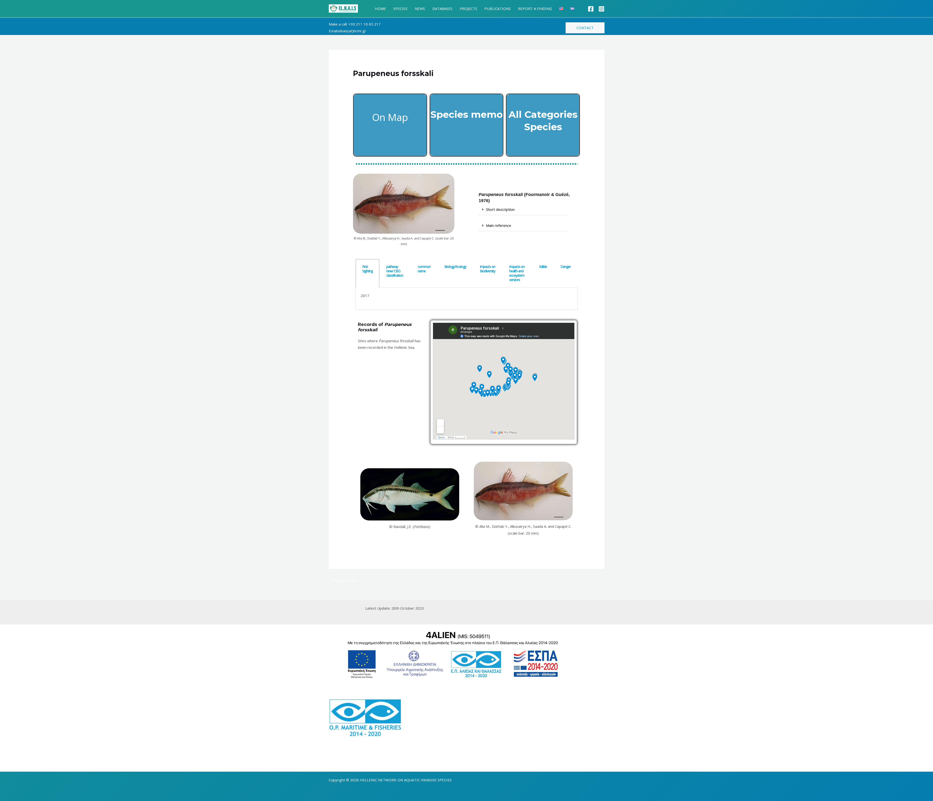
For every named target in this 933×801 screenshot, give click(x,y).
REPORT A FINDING (535, 8)
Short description (500, 209)
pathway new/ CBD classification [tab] (394, 271)
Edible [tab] (543, 266)
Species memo (466, 114)
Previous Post (343, 580)
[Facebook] (591, 9)
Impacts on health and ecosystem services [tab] (517, 273)
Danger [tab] (566, 266)
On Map (390, 117)
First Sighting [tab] (367, 268)
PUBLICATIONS (497, 8)
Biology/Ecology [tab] (455, 266)
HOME (380, 8)
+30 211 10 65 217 (364, 24)
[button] (585, 27)
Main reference (498, 225)
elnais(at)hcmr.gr (352, 30)
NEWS (420, 8)
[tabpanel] (466, 299)
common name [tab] (424, 268)
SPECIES (400, 8)
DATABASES (442, 8)
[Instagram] (601, 9)
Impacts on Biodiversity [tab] (487, 268)
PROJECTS (468, 8)
